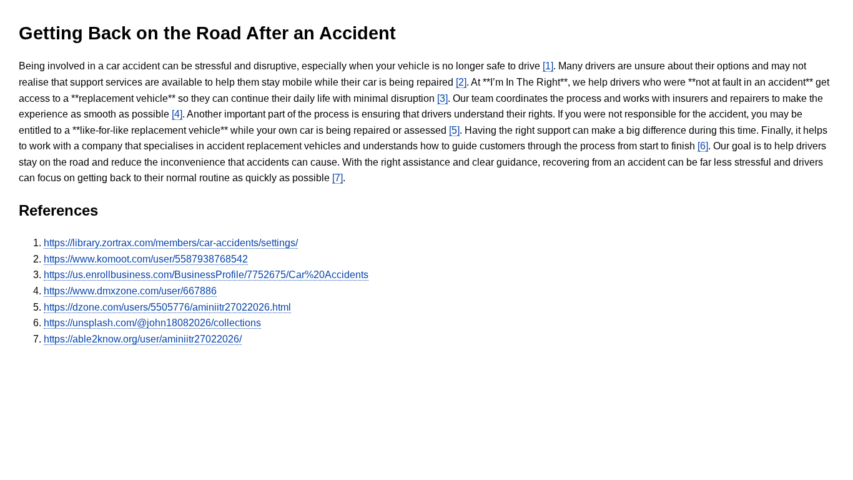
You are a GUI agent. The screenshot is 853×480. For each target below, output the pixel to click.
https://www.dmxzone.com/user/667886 (130, 291)
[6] (703, 146)
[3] (442, 98)
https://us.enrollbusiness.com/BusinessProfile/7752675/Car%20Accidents (206, 274)
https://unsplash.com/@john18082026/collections (152, 323)
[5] (454, 130)
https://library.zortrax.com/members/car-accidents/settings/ (171, 243)
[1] (548, 66)
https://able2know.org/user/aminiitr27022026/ (143, 339)
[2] (461, 82)
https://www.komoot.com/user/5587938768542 (146, 259)
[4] (177, 114)
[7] (337, 177)
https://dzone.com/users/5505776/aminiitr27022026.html (167, 307)
